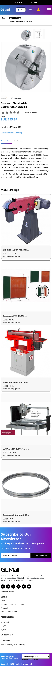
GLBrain (18, 2)
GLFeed (34, 2)
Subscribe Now (41, 555)
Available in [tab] (18, 141)
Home (11, 21)
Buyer (3, 625)
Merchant (5, 622)
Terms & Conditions (9, 611)
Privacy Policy (6, 608)
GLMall (4, 597)
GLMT (3, 600)
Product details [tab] (6, 141)
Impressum (5, 640)
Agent (3, 629)
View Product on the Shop (11, 132)
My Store (20, 21)
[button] (20, 9)
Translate (35, 659)
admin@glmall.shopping (15, 644)
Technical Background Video (12, 604)
